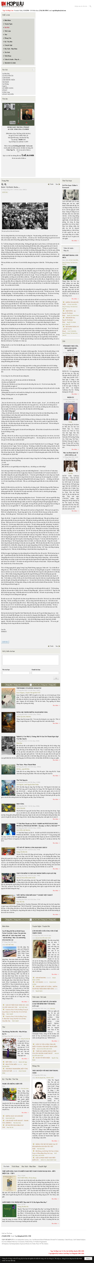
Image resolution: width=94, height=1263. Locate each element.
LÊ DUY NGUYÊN (8, 94)
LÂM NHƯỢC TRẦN (8, 80)
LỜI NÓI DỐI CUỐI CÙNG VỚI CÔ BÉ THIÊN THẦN (45, 932)
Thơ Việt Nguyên (22, 780)
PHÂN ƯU (70, 397)
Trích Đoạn (15, 1166)
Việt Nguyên (20, 784)
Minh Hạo (19, 743)
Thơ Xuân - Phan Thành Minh (26, 764)
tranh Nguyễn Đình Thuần (31, 784)
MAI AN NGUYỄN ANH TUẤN (26, 878)
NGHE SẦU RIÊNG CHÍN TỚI (12, 1084)
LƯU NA (5, 192)
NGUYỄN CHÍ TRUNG (23, 830)
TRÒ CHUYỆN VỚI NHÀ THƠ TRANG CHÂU (45, 1072)
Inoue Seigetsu (21, 692)
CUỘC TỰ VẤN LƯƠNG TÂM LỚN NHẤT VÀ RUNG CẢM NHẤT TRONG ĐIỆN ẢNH (44, 1046)
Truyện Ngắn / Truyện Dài (41, 926)
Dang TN (68, 324)
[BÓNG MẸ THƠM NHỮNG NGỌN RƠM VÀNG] (8, 722)
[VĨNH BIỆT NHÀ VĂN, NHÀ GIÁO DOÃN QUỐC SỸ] (70, 361)
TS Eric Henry (32, 1178)
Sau (57, 184)
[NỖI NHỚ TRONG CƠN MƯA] (69, 273)
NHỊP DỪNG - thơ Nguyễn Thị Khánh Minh (69, 313)
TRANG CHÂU (50, 1077)
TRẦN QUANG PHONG (24, 717)
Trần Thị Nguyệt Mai (40, 1077)
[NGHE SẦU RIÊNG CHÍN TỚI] (9, 1094)
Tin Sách (6, 1166)
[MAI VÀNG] (8, 808)
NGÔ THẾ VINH (10, 944)
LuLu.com (29, 146)
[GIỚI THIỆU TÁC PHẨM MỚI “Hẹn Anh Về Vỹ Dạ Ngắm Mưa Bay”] (9, 1210)
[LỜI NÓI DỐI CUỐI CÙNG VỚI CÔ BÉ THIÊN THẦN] (39, 949)
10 (38, 685)
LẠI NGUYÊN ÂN (7, 76)
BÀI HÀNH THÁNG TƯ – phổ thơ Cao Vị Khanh (70, 329)
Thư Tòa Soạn (67, 181)
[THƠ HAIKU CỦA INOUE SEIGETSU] (8, 698)
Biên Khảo (5, 926)
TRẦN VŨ (43, 1160)
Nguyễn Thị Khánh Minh (73, 315)
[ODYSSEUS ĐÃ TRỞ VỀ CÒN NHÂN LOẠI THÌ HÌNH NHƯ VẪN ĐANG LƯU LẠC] (39, 1021)
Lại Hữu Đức (6, 73)
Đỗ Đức (19, 769)
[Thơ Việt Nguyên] (8, 788)
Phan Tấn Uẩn (20, 902)
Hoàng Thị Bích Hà (22, 852)
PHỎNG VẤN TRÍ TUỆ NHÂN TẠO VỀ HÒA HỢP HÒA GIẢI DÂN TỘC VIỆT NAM (44, 1146)
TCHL (70, 369)
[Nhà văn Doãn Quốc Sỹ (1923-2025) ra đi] (70, 466)
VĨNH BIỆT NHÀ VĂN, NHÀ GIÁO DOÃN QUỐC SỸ (70, 348)
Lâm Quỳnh (5, 82)
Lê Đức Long (6, 92)
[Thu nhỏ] (2, 184)
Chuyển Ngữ (42, 1166)
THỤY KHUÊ (9, 1014)
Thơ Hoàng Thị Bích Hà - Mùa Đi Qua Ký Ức (14, 1033)
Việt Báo (70, 473)
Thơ (3, 1027)
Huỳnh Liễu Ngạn (23, 1062)
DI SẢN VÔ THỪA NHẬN (43, 1057)
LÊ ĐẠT (4, 90)
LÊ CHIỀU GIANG (7, 88)
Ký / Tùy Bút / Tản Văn (10, 1079)
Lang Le (4, 86)
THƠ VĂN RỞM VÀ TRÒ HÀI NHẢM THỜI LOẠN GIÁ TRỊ (36, 873)
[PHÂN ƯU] (70, 411)
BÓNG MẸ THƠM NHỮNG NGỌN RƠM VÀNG (32, 712)
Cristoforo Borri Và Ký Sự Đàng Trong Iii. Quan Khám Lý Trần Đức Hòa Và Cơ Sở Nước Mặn (15, 1012)
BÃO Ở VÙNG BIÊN (11, 1064)
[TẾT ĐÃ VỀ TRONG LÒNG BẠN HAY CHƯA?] (8, 851)
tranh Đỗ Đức (25, 769)
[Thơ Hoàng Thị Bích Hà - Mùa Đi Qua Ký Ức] (9, 1048)
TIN (63, 341)
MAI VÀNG (20, 804)
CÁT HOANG (39, 982)
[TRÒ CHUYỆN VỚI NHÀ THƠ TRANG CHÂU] (39, 1089)
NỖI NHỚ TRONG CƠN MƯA (70, 256)
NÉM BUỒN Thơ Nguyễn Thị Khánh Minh (68, 320)
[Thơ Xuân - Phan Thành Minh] (8, 769)
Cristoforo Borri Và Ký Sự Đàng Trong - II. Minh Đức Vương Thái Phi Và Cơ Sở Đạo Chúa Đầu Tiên (14, 1019)
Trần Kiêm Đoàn (25, 1088)
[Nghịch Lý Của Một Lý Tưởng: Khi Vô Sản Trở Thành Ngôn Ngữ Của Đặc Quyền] (8, 745)
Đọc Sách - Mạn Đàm (29, 1166)
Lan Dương (5, 84)
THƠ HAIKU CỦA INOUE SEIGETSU (29, 688)
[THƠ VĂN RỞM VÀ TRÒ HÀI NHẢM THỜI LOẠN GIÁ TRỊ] (8, 878)
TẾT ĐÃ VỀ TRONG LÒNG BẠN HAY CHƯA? (32, 847)
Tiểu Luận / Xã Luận (39, 997)
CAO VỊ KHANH (72, 331)
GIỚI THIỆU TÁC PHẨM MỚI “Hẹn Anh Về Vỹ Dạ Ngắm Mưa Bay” (24, 1202)
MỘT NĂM (9, 1062)
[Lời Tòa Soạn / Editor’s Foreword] (71, 195)
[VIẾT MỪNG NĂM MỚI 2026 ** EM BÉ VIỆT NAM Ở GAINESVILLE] (8, 899)
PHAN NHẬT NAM (51, 1160)
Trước (51, 184)
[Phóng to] (5, 184)
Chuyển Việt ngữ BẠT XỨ (32, 692)
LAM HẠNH (6, 78)
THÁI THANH (21, 808)
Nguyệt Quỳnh (39, 991)
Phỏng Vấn (36, 1066)
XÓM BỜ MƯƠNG (41, 977)
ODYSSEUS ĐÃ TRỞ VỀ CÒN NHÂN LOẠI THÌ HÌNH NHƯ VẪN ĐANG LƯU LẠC (44, 1004)
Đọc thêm (55, 705)
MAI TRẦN (41, 1155)
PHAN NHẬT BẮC (10, 1118)
